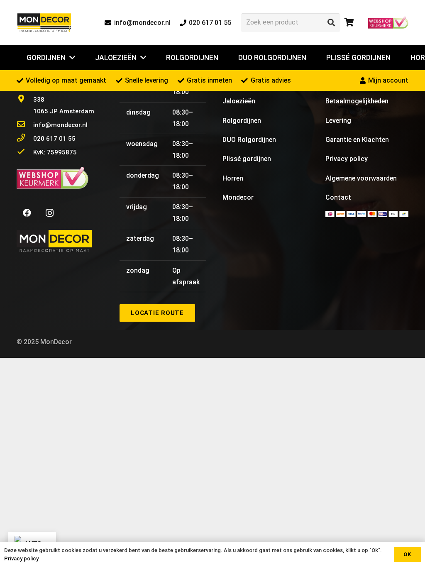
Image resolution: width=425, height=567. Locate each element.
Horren (232, 178)
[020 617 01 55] (25, 138)
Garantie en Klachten (357, 140)
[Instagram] (49, 213)
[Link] (44, 22)
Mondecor (238, 197)
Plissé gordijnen (246, 159)
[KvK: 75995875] (25, 152)
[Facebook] (27, 213)
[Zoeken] (331, 22)
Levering (338, 121)
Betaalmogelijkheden (356, 101)
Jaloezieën (238, 101)
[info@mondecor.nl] (25, 125)
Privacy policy (346, 159)
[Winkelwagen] (349, 22)
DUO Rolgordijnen (249, 140)
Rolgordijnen (241, 121)
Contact (338, 197)
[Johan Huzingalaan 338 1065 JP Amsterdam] (25, 99)
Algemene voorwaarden (361, 178)
